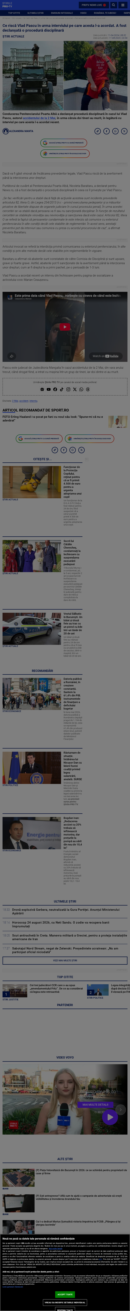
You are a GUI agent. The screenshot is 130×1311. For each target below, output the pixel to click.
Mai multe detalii (55, 1249)
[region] (65, 1272)
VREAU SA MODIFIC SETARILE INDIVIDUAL (65, 1302)
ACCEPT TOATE (65, 1294)
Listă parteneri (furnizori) (13, 1287)
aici (100, 1259)
